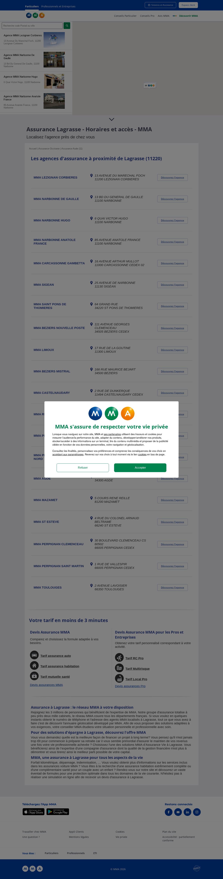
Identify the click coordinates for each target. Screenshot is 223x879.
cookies (142, 454)
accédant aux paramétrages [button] (67, 454)
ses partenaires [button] (112, 434)
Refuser (83, 467)
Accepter (140, 467)
